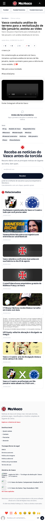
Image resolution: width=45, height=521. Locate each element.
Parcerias (6, 437)
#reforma (23, 136)
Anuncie (5, 441)
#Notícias (28, 132)
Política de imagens (8, 455)
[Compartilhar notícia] (34, 46)
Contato (5, 434)
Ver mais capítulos (8, 491)
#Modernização (17, 132)
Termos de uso (6, 465)
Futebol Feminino (19, 10)
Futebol (5, 10)
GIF (38, 518)
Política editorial (7, 459)
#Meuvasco (6, 132)
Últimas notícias (15, 18)
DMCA (4, 449)
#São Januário (33, 136)
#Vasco (5, 140)
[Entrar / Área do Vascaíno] (39, 3)
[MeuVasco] (22, 3)
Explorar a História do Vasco (11, 422)
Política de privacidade (9, 462)
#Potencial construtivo (10, 136)
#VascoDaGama (15, 140)
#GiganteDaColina (29, 129)
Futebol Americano (36, 10)
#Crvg (4, 129)
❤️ (6, 513)
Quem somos (7, 431)
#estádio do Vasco (15, 129)
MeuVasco (5, 18)
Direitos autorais (7, 452)
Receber (22, 176)
